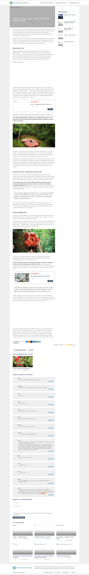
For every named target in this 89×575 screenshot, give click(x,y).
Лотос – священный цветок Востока (41, 104)
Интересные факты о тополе (42, 537)
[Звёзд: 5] (73, 345)
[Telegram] (40, 342)
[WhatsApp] (38, 342)
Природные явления (74, 2)
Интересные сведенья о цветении (40, 276)
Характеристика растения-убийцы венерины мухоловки (44, 556)
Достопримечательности (47, 2)
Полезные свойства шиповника (21, 368)
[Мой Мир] (33, 342)
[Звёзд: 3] (68, 344)
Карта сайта (57, 572)
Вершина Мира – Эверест (70, 14)
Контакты (73, 572)
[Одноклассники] (29, 342)
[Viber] (35, 342)
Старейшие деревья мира (63, 556)
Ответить (51, 381)
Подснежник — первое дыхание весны (65, 537)
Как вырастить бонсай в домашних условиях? (22, 556)
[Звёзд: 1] (65, 344)
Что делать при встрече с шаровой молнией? (70, 22)
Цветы (31, 350)
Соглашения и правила (48, 572)
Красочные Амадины (69, 41)
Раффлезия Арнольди (20, 350)
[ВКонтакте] (27, 342)
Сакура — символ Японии (70, 34)
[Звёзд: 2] (67, 344)
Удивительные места (61, 2)
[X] (31, 342)
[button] (54, 135)
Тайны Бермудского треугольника (69, 28)
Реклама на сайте (65, 572)
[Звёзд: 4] (70, 344)
